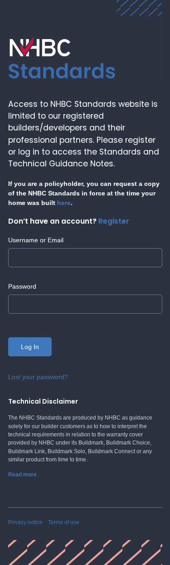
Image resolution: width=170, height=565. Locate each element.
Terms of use (63, 522)
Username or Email (35, 240)
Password (22, 286)
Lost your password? (38, 376)
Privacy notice (25, 522)
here (64, 202)
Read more (22, 474)
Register (113, 221)
